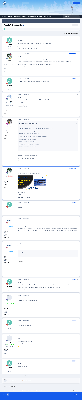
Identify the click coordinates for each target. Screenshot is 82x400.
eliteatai (9, 126)
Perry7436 (9, 101)
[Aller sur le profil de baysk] (9, 220)
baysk (9, 225)
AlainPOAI (9, 29)
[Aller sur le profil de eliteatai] (9, 122)
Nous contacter (6, 397)
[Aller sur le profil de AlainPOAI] (4, 29)
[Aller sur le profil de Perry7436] (9, 97)
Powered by (72, 397)
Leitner (25, 29)
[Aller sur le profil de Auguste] (9, 297)
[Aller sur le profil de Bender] (9, 56)
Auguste (9, 302)
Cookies (11, 397)
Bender (9, 60)
